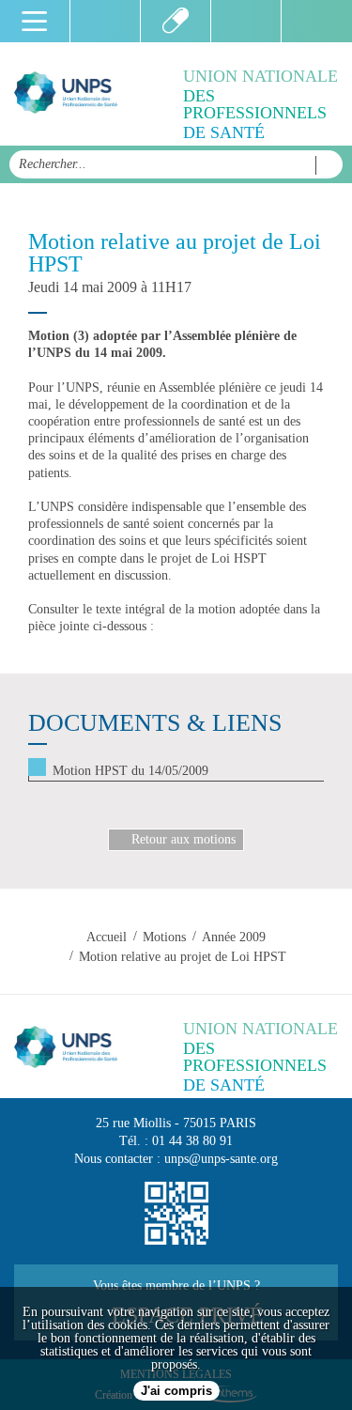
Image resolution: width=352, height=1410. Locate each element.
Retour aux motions (183, 839)
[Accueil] (105, 21)
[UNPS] (65, 94)
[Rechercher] (324, 165)
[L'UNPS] (176, 21)
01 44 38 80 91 (192, 1141)
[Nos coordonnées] (176, 1214)
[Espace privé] (317, 21)
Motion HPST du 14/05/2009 (130, 771)
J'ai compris (176, 1391)
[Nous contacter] (246, 21)
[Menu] (35, 21)
